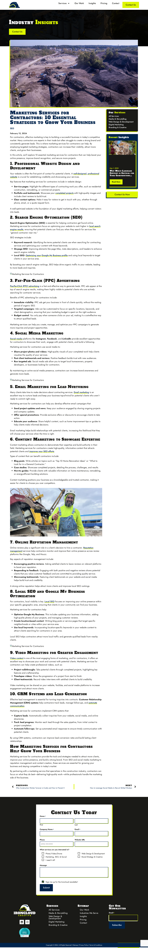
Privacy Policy (83, 945)
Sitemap (75, 945)
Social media (16, 338)
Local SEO (49, 601)
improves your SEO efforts (41, 451)
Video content (16, 658)
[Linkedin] (22, 922)
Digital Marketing (116, 124)
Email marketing (81, 392)
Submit (46, 887)
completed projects (64, 193)
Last (76, 825)
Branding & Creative (117, 127)
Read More (116, 182)
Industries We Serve (89, 913)
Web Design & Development (121, 121)
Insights (92, 3)
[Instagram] (27, 922)
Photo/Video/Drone (54, 853)
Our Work (79, 3)
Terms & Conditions (95, 945)
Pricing (104, 3)
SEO (12, 128)
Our (117, 112)
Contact (115, 3)
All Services (114, 116)
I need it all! (50, 860)
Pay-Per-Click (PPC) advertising (24, 286)
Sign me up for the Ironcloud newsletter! (62, 882)
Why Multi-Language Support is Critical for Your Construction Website (122, 174)
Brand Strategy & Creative (92, 857)
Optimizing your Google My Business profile (47, 255)
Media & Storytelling (117, 119)
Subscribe (117, 925)
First (41, 825)
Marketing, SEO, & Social (56, 857)
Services (62, 3)
